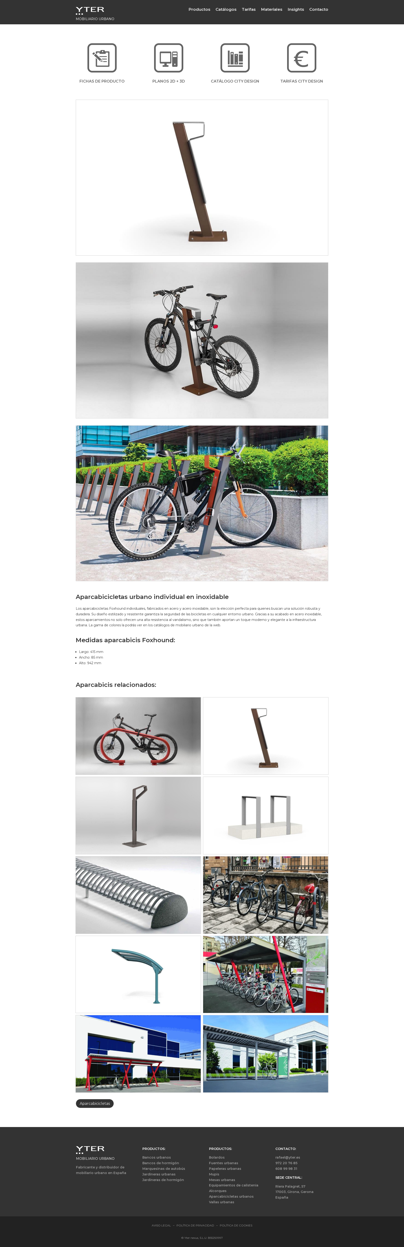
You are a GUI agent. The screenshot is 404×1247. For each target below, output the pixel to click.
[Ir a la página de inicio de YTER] (90, 13)
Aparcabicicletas (95, 1103)
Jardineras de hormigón (163, 1180)
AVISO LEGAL (161, 1225)
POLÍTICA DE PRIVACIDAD (195, 1225)
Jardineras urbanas (159, 1174)
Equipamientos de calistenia (233, 1185)
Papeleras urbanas (225, 1169)
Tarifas (249, 9)
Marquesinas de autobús (163, 1169)
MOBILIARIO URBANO (95, 1158)
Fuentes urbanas (223, 1163)
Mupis (214, 1174)
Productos (199, 9)
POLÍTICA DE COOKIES (236, 1225)
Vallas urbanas (221, 1202)
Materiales (271, 9)
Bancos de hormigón (160, 1163)
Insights (296, 9)
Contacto (318, 9)
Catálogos (226, 9)
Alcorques (218, 1191)
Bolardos (217, 1157)
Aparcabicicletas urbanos (231, 1196)
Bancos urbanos (156, 1157)
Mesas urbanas (222, 1180)
